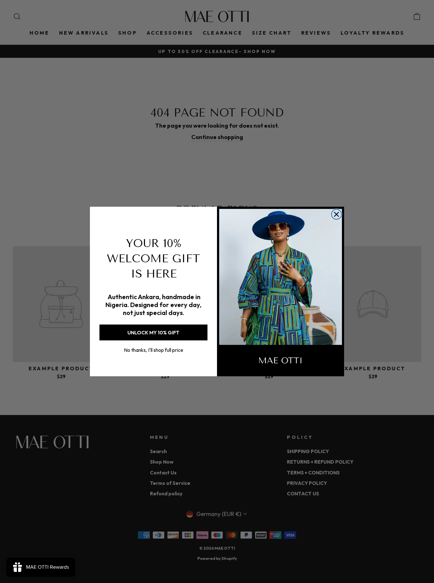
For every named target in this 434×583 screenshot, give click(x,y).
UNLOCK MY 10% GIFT (153, 332)
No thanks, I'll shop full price (153, 350)
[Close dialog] (336, 214)
